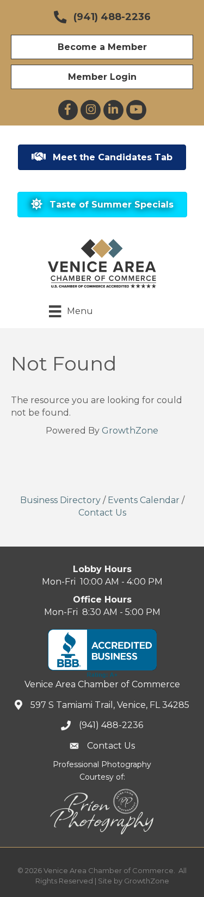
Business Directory (60, 500)
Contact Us (102, 512)
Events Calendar (144, 500)
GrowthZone (130, 430)
